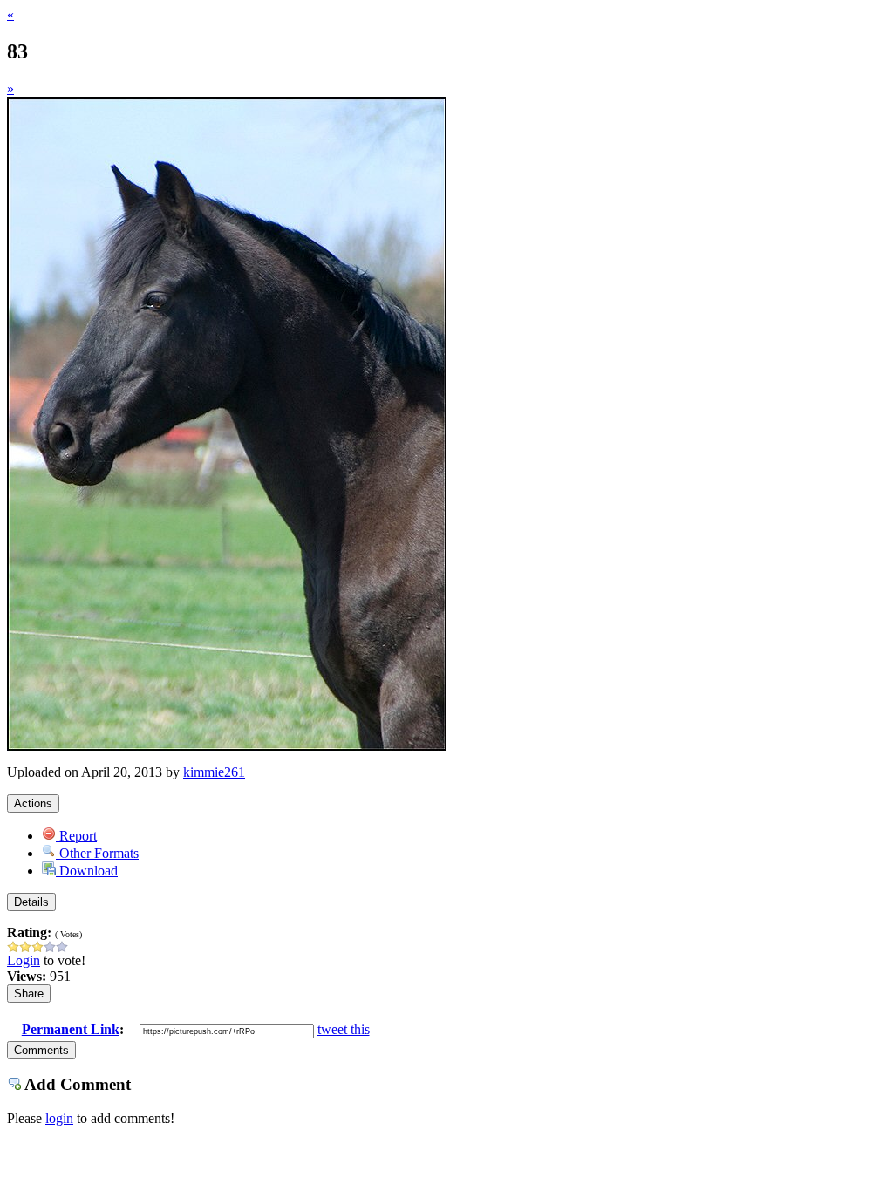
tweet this (343, 1029)
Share (29, 993)
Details (31, 902)
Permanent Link (70, 1029)
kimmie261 (214, 772)
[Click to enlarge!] (226, 745)
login (59, 1118)
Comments (41, 1050)
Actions (33, 803)
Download (87, 870)
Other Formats (97, 853)
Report (76, 835)
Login (23, 960)
